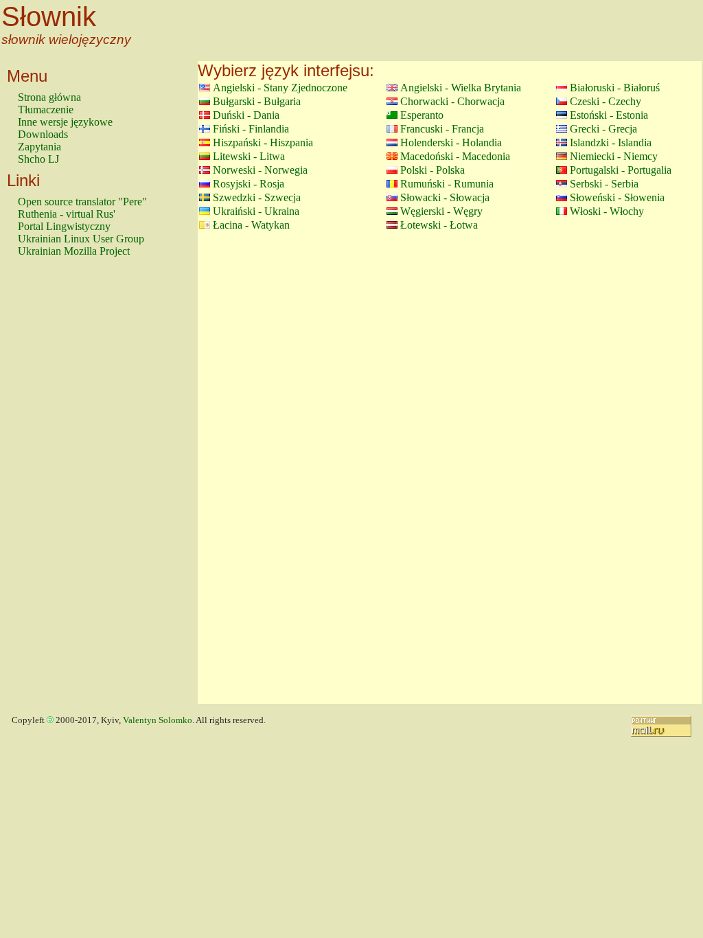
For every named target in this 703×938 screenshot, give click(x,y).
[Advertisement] (73, 487)
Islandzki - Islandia (611, 142)
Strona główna (49, 97)
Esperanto (421, 115)
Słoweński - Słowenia (617, 197)
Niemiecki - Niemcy (614, 156)
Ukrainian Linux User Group (81, 238)
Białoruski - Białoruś (615, 87)
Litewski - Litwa (249, 156)
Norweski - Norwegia (260, 170)
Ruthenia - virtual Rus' (66, 214)
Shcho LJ (38, 159)
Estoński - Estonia (609, 115)
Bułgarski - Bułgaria (257, 101)
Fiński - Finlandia (251, 129)
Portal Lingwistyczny (64, 226)
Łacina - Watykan (251, 225)
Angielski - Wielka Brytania (460, 87)
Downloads (43, 134)
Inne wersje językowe (65, 122)
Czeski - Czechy (605, 101)
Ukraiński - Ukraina (256, 211)
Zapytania (39, 146)
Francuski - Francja (442, 129)
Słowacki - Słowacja (444, 197)
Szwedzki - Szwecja (257, 197)
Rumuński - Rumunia (447, 184)
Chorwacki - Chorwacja (452, 101)
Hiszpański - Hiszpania (263, 142)
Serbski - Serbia (604, 184)
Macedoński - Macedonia (455, 156)
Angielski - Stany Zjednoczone (280, 87)
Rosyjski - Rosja (248, 184)
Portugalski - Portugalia (620, 170)
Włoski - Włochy (607, 211)
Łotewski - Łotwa (439, 225)
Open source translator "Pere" (82, 201)
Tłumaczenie (45, 109)
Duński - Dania (246, 115)
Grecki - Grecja (603, 129)
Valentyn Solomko (157, 720)
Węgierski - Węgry (441, 211)
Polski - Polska (432, 170)
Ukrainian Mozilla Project (74, 251)
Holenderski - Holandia (451, 142)
